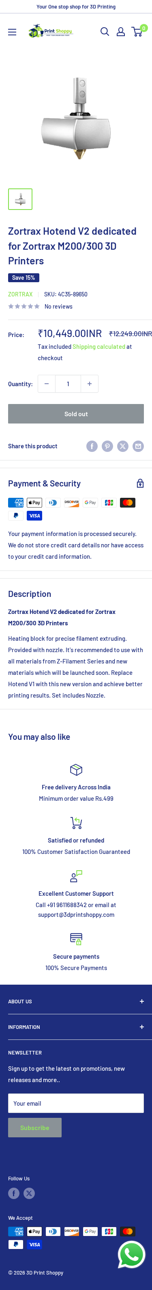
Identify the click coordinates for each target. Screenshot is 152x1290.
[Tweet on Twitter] (122, 446)
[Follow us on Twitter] (29, 1193)
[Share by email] (138, 446)
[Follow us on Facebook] (13, 1193)
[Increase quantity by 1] (89, 383)
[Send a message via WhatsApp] (132, 1254)
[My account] (121, 31)
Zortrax (20, 294)
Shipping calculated (99, 346)
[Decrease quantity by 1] (46, 383)
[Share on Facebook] (92, 446)
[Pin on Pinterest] (107, 446)
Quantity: (20, 383)
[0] (137, 32)
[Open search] (105, 31)
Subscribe (34, 1127)
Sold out (76, 413)
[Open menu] (12, 32)
